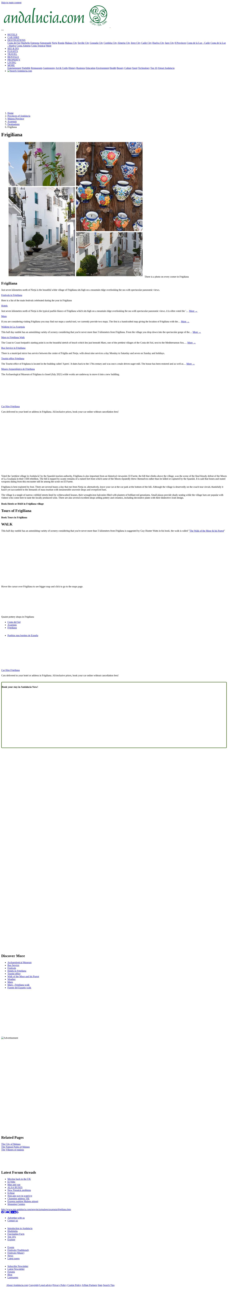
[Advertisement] (114, 93)
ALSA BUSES (14, 1187)
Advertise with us (16, 1217)
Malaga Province (15, 118)
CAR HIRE (13, 37)
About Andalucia (166, 68)
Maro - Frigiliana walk (18, 985)
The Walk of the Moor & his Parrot (207, 530)
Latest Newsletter (16, 1269)
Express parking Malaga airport (22, 1201)
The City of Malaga (10, 1144)
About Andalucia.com (17, 1285)
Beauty (120, 68)
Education (91, 68)
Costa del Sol (13, 43)
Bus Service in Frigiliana (13, 348)
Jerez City (136, 43)
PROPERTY (13, 59)
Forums (11, 1272)
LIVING (11, 62)
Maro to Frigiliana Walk (13, 337)
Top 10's (11, 1236)
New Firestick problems (19, 1190)
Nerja (54, 43)
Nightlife (26, 68)
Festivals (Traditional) (18, 1250)
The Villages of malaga (12, 1149)
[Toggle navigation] (2, 30)
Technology (144, 68)
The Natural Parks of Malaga (15, 1147)
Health (113, 68)
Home (10, 113)
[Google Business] (17, 1212)
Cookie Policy (74, 1285)
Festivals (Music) (15, 1253)
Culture (128, 68)
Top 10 (153, 68)
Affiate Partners (89, 1285)
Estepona (34, 43)
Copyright (34, 1285)
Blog (9, 1274)
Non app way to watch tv (19, 1195)
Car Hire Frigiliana (10, 406)
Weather (11, 979)
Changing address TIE (18, 1198)
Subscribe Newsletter (17, 1266)
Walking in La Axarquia (13, 327)
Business (80, 68)
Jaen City (169, 43)
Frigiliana (12, 627)
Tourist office (13, 973)
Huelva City (158, 43)
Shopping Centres (16, 1204)
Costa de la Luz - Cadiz (198, 43)
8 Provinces (180, 43)
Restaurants (36, 68)
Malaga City (71, 43)
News (10, 1255)
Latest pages (13, 1258)
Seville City (83, 43)
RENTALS (13, 57)
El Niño (11, 1181)
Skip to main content (11, 2)
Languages (12, 1277)
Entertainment (14, 68)
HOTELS (12, 34)
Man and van (13, 1184)
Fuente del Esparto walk (19, 987)
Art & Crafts (62, 68)
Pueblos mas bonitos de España (22, 635)
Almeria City (123, 43)
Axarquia (12, 121)
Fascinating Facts (15, 1234)
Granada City (96, 43)
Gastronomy (49, 68)
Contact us (12, 1220)
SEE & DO (13, 48)
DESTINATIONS (16, 40)
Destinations (13, 124)
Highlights (12, 1231)
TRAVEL (12, 54)
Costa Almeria (24, 45)
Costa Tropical (38, 45)
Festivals (11, 968)
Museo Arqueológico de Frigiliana (18, 369)
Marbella (25, 43)
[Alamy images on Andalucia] (12, 1212)
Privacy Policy (59, 1285)
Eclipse (11, 1193)
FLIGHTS (12, 51)
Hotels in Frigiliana (16, 971)
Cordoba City (110, 43)
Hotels (4, 305)
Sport (134, 68)
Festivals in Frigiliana (11, 295)
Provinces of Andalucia (18, 116)
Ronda (61, 43)
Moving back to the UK (19, 1179)
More (48, 45)
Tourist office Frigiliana (12, 358)
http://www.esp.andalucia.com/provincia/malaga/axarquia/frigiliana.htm (36, 1209)
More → (193, 311)
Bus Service (13, 965)
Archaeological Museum (19, 962)
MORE (11, 65)
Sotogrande (45, 43)
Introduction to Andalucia (19, 1228)
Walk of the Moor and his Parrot (23, 976)
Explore (11, 1239)
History (72, 68)
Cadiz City (146, 43)
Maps (4, 316)
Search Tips (108, 1285)
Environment (102, 68)
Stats (100, 1285)
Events (10, 1247)
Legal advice (45, 1285)
